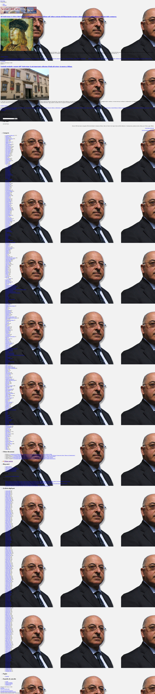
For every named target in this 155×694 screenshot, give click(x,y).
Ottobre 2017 (7, 606)
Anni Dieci (7, 145)
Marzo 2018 (7, 601)
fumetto (6, 296)
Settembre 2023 (8, 529)
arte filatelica (7, 193)
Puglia (6, 401)
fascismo (7, 279)
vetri (6, 446)
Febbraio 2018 (8, 602)
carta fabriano (8, 249)
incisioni (9, 278)
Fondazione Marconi (9, 290)
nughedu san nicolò (9, 379)
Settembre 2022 (8, 542)
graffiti (6, 307)
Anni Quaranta (8, 149)
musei (64, 58)
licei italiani (7, 328)
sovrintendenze (8, 427)
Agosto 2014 (7, 648)
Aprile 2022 (7, 547)
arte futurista (7, 194)
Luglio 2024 (7, 518)
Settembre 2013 (8, 660)
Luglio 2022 (7, 544)
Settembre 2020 (8, 568)
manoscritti (7, 342)
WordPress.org (8, 684)
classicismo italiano (9, 258)
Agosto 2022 (7, 543)
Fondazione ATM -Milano (10, 285)
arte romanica (7, 222)
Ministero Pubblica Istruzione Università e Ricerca (15, 355)
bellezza (19, 58)
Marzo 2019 (7, 588)
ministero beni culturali (55, 58)
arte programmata (8, 218)
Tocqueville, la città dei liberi (10, 471)
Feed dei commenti (9, 683)
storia (100, 107)
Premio (6, 399)
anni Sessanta (7, 150)
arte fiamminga (39, 107)
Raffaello (7, 406)
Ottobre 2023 (7, 528)
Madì (6, 337)
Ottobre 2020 (7, 567)
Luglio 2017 (7, 610)
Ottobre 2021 (7, 554)
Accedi (6, 681)
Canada (6, 245)
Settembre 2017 (8, 607)
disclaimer (2, 687)
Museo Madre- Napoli (9, 367)
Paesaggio (7, 383)
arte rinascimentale (8, 220)
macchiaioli (7, 335)
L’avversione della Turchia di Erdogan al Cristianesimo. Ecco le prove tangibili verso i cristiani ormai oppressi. (34, 456)
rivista (6, 411)
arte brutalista (7, 172)
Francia (6, 295)
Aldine (89, 58)
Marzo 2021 (7, 561)
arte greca (7, 197)
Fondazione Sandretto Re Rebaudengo (12, 292)
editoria (41, 58)
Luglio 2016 (7, 623)
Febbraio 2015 (8, 641)
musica (6, 369)
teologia (6, 438)
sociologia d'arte (8, 426)
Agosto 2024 (7, 517)
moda (6, 356)
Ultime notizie (8, 461)
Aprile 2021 (7, 560)
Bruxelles (7, 243)
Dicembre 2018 (8, 591)
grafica (6, 308)
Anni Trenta (7, 152)
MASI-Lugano (8, 344)
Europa (44, 58)
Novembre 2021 (8, 553)
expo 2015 (7, 276)
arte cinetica (10, 179)
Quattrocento (7, 403)
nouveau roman (8, 377)
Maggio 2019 (7, 585)
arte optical (7, 213)
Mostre (61, 58)
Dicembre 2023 (8, 525)
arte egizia (7, 182)
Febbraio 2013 (8, 667)
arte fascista (7, 187)
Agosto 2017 (7, 608)
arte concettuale (8, 173)
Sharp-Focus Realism (9, 424)
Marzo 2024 (7, 522)
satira (6, 414)
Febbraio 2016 (8, 628)
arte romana (45, 107)
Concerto (7, 262)
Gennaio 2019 (8, 590)
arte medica (7, 204)
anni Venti (7, 154)
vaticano (7, 445)
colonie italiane (8, 261)
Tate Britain (7, 436)
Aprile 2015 (7, 639)
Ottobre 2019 (7, 580)
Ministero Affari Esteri (9, 352)
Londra (6, 333)
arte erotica (7, 184)
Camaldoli (7, 244)
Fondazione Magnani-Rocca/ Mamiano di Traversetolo (15, 289)
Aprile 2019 (7, 587)
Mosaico (7, 362)
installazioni (7, 314)
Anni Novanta (8, 147)
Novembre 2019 (8, 579)
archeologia (7, 158)
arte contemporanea (9, 174)
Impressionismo (8, 312)
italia (6, 319)
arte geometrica (8, 195)
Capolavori (23, 58)
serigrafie (7, 421)
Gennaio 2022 (8, 550)
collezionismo (34, 58)
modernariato (7, 357)
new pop (7, 374)
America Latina (8, 142)
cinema (6, 255)
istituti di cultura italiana (9, 316)
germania (7, 302)
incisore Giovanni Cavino (144, 107)
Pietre (6, 387)
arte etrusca (34, 107)
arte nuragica (7, 210)
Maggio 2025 (7, 507)
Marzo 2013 (7, 666)
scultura (6, 416)
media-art (7, 346)
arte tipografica (14, 58)
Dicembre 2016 (8, 617)
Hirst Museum (8, 310)
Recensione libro (8, 407)
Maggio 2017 (7, 612)
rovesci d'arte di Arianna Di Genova (12, 476)
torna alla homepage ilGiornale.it (6, 690)
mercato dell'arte (8, 347)
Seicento (7, 418)
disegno (6, 270)
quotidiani (7, 405)
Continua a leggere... (4, 56)
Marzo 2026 (7, 496)
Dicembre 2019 (8, 578)
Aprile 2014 (7, 652)
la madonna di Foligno (9, 320)
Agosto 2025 (7, 503)
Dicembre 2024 (8, 512)
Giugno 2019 (7, 584)
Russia (6, 413)
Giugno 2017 (7, 611)
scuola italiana (8, 417)
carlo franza (142, 58)
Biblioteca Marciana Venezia (121, 58)
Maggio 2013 (7, 664)
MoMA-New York (8, 358)
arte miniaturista (8, 207)
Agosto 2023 (7, 530)
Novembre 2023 (8, 526)
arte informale (8, 198)
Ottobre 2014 (7, 646)
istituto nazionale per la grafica (11, 317)
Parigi (6, 384)
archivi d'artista (8, 160)
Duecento (7, 272)
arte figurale (7, 192)
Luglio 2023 (7, 531)
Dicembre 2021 (8, 552)
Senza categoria (8, 420)
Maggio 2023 (7, 533)
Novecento (7, 378)
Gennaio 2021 (8, 564)
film (6, 284)
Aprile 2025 (7, 508)
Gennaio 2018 (8, 603)
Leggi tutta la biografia (149, 128)
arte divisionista (8, 180)
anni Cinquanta (8, 144)
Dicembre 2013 (8, 657)
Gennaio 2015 (8, 642)
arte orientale (7, 214)
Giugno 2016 (7, 624)
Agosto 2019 (7, 582)
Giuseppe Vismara (135, 107)
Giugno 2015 (7, 637)
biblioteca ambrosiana (122, 107)
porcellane (7, 398)
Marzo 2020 (7, 575)
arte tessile (7, 229)
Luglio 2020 (7, 570)
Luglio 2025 (7, 505)
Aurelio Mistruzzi (114, 107)
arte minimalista (8, 208)
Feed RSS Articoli (3, 691)
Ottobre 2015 (7, 632)
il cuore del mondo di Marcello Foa (12, 468)
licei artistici (7, 327)
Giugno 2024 (7, 519)
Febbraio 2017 (8, 615)
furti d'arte (7, 297)
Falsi (6, 277)
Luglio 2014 (7, 649)
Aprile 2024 (7, 521)
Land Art (7, 321)
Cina (6, 254)
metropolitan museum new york (11, 348)
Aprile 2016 (7, 626)
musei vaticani (8, 366)
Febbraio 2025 (8, 510)
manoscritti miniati (8, 343)
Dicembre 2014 (8, 643)
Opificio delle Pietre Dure (10, 380)
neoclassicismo (8, 373)
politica (6, 394)
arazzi (6, 157)
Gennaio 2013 (8, 669)
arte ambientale (8, 168)
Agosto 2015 (7, 635)
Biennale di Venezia (9, 240)
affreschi (7, 136)
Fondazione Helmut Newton (10, 287)
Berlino (6, 238)
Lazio (6, 322)
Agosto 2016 (7, 622)
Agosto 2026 (7, 490)
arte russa (7, 223)
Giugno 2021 (7, 558)
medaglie (71, 107)
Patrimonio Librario (69, 58)
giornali (6, 304)
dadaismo (7, 266)
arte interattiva (8, 199)
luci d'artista (7, 334)
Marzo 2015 (7, 640)
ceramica (7, 253)
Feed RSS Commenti (12, 691)
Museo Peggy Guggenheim (10, 368)
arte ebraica (7, 181)
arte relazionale (8, 219)
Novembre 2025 (8, 500)
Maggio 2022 (7, 546)
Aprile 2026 (7, 495)
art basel (6, 161)
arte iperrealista (8, 201)
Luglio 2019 (7, 583)
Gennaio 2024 (8, 524)
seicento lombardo (8, 419)
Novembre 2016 (8, 618)
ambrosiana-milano (101, 58)
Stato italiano (83, 58)
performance (7, 386)
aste (6, 232)
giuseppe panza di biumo (10, 305)
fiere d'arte (7, 283)
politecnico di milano (9, 393)
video (6, 448)
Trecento (7, 440)
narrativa (7, 370)
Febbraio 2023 (8, 536)
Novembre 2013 (8, 658)
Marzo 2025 (7, 509)
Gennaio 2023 (8, 537)
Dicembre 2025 (8, 499)
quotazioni (7, 404)
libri (6, 325)
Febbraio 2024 (8, 523)
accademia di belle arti (9, 135)
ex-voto (6, 275)
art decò (6, 162)
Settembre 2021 (8, 555)
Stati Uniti (7, 429)
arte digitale (7, 178)
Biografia (4, 5)
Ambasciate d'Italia (9, 138)
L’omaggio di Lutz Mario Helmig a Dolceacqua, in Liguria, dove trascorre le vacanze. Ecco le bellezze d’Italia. (31, 454)
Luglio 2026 (7, 491)
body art (6, 241)
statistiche (7, 430)
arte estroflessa (8, 185)
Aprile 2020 (7, 573)
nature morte (7, 372)
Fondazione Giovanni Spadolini (11, 286)
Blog (4, 4)
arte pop (6, 216)
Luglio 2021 (7, 557)
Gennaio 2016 (8, 629)
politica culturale (77, 58)
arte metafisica (8, 205)
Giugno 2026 (7, 493)
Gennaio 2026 (8, 498)
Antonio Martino (8, 466)
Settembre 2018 (8, 594)
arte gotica (7, 196)
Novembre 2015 (8, 631)
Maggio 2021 (7, 559)
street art (7, 434)
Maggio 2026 (7, 494)
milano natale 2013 (9, 349)
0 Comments (2, 61)
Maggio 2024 (7, 520)
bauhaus (6, 236)
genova (6, 301)
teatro (6, 437)
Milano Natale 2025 (9, 350)
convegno (7, 263)
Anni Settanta (8, 151)
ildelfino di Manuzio (20, 59)
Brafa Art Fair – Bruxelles (10, 242)
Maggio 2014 (7, 651)
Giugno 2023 (7, 532)
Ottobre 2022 (7, 541)
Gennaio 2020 (8, 577)
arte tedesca (7, 228)
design (6, 267)
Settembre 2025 (8, 502)
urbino (6, 444)
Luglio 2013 (7, 662)
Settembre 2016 (8, 620)
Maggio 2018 (7, 599)
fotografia (7, 293)
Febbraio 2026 (8, 497)
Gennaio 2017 (8, 616)
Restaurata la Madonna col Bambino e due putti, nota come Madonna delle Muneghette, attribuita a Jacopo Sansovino (27, 485)
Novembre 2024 (8, 513)
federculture (7, 280)
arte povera (7, 217)
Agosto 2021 (7, 556)
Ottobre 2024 (7, 514)
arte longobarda (8, 203)
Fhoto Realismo (8, 281)
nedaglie (9, 108)
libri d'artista (7, 326)
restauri (6, 408)
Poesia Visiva (7, 392)
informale (7, 313)
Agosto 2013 (7, 661)
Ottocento (7, 382)
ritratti (6, 410)
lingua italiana (8, 330)
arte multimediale (8, 209)
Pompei (6, 396)
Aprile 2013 (7, 665)
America (7, 139)
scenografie (7, 415)
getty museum (8, 303)
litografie (7, 331)
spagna (6, 428)
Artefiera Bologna (8, 231)
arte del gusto (7, 176)
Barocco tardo (8, 234)
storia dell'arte (8, 433)
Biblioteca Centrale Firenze (110, 58)
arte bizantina (22, 107)
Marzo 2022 (7, 548)
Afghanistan (7, 137)
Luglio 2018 (7, 596)
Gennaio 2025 (8, 511)
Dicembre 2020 (8, 565)
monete (74, 107)
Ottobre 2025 (7, 501)
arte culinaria (7, 175)
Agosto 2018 (7, 595)
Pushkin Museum (8, 402)
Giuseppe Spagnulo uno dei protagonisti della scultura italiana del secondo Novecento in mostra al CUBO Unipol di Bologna (29, 482)
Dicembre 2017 (8, 604)
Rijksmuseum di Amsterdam (10, 409)
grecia (6, 309)
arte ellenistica (28, 107)
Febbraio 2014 (8, 654)
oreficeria (84, 107)
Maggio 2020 (7, 572)
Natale (6, 371)
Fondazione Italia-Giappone (10, 288)
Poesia (6, 391)
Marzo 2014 (7, 653)
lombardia (7, 332)
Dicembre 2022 (8, 538)
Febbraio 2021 (8, 563)
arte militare (7, 206)
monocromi (7, 360)
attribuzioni (7, 233)
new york (7, 375)
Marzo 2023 (7, 535)
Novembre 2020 (8, 566)
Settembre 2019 (8, 581)
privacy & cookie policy (5, 689)
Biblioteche (7, 239)
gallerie (6, 300)
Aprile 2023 (7, 534)
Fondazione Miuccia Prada (10, 291)
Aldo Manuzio (94, 58)
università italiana (8, 443)
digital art (7, 268)
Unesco (6, 442)
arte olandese (7, 211)
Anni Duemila (7, 107)
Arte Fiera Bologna (9, 191)
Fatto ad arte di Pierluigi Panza (11, 467)
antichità (11, 107)
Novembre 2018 (8, 592)
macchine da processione (10, 336)
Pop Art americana (8, 397)
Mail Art (7, 339)
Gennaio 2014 (8, 655)
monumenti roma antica (9, 361)
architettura (7, 159)
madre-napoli (7, 338)
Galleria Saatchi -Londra (10, 299)
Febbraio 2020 (8, 576)
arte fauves (7, 189)
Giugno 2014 (7, 650)
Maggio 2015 (7, 638)
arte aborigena (8, 167)
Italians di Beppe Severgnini (10, 469)
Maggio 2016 (7, 625)
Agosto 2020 (7, 569)
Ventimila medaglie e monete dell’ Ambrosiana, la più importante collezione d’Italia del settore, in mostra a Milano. (36, 66)
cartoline (7, 251)
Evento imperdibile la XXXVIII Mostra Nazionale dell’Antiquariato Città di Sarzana (21, 484)
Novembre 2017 (8, 605)
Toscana (6, 439)
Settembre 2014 (8, 647)
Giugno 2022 (7, 545)
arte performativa (8, 215)
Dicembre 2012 (8, 670)
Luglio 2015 (7, 636)
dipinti (6, 269)
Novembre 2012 (8, 671)
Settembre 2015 (8, 634)
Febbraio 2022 (8, 549)
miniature (48, 58)
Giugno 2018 (7, 597)
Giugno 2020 (7, 571)
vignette (6, 449)
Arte (10, 58)
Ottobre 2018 (7, 593)
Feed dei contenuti (8, 682)
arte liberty (7, 202)
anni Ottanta (7, 148)
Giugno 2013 (7, 663)
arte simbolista (8, 226)
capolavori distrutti (8, 248)
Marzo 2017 (7, 614)
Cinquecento (28, 58)
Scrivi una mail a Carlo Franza (148, 130)
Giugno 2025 (7, 506)
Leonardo (7, 323)
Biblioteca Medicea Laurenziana (133, 58)
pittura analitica (8, 390)
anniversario (6, 58)
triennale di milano (8, 441)
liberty (6, 324)
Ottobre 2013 (7, 659)
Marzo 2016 (7, 627)
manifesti (7, 340)
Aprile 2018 (7, 600)
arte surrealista (8, 227)
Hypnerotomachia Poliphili (10, 59)
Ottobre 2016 (7, 619)
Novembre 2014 (8, 644)
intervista (7, 315)
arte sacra (49, 107)
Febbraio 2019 (8, 589)
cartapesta (7, 250)
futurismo (7, 298)
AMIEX (7, 143)
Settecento (7, 422)
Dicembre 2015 (8, 630)
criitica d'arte (63, 107)
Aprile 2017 (7, 613)
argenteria (15, 107)
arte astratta (7, 170)
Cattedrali (7, 252)
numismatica (14, 108)
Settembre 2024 (8, 516)
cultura (38, 58)
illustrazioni (7, 311)
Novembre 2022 (8, 540)
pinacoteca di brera (9, 389)
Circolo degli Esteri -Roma (10, 257)
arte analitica (7, 169)
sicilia (6, 425)
